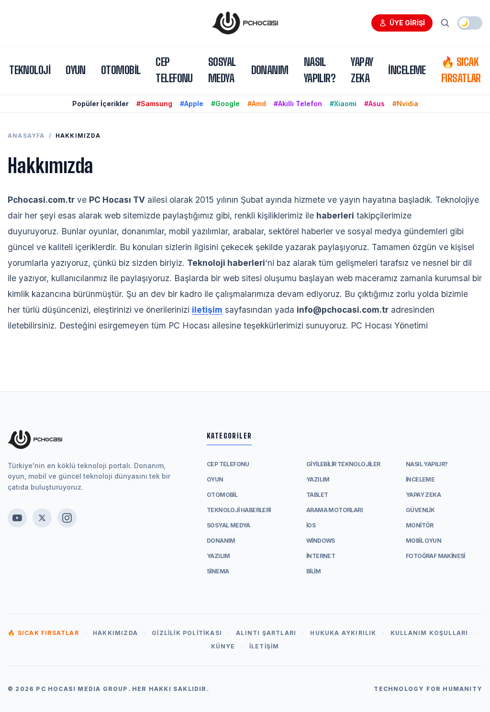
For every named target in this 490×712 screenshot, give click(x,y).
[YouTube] (17, 517)
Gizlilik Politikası (187, 632)
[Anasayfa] (245, 22)
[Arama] (445, 23)
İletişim (264, 646)
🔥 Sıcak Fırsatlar (461, 70)
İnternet (320, 555)
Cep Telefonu (174, 70)
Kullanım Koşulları (429, 632)
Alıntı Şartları (266, 632)
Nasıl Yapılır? (320, 70)
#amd (256, 103)
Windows (320, 540)
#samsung (154, 103)
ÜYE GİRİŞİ (407, 23)
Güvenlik (420, 510)
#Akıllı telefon (298, 103)
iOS (310, 525)
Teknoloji (29, 70)
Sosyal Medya (222, 70)
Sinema (218, 571)
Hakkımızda (115, 632)
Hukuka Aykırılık (343, 632)
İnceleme (407, 70)
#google (225, 103)
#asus (374, 103)
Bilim (313, 571)
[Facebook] (42, 517)
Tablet (317, 494)
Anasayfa (26, 135)
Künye (223, 646)
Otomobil (121, 70)
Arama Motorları (334, 510)
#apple (191, 103)
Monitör (420, 525)
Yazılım (218, 555)
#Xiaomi (343, 103)
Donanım (270, 70)
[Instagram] (67, 517)
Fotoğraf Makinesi (435, 555)
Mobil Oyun (423, 540)
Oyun (76, 70)
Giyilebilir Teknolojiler (343, 464)
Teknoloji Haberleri (239, 510)
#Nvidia (405, 103)
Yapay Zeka (362, 70)
